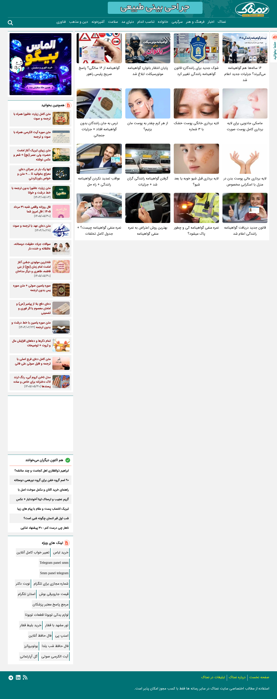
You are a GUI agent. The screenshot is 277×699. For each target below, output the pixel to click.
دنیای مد (127, 21)
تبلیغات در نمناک (213, 677)
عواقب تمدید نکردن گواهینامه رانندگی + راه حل (99, 181)
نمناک (222, 21)
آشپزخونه (98, 21)
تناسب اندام (146, 21)
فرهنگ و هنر (195, 21)
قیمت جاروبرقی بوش (53, 594)
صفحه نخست (259, 677)
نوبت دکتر (23, 583)
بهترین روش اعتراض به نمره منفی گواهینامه (147, 230)
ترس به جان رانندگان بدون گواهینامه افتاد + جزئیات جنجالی (99, 129)
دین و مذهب (78, 21)
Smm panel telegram (54, 573)
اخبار (211, 21)
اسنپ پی (61, 635)
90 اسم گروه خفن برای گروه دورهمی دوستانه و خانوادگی (41, 480)
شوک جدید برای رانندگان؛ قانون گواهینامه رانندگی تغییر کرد (196, 71)
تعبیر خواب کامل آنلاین (33, 552)
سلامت (113, 21)
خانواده (163, 21)
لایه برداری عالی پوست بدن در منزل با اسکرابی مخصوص (245, 181)
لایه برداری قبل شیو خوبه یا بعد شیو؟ (196, 181)
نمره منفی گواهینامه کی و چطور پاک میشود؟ (196, 230)
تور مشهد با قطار (56, 625)
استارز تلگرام (26, 594)
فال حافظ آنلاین (40, 635)
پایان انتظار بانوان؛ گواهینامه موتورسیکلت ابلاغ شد (148, 71)
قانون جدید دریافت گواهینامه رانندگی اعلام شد (245, 230)
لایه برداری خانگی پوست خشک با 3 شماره (196, 126)
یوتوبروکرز (31, 646)
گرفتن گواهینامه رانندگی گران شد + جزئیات (147, 181)
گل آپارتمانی (28, 656)
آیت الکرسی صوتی (54, 656)
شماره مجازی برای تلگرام (51, 583)
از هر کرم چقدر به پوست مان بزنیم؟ (147, 126)
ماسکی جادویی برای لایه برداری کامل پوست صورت (245, 126)
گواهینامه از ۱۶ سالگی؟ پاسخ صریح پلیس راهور (99, 71)
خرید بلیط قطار (30, 625)
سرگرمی (177, 21)
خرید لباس (60, 552)
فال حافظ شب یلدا (55, 646)
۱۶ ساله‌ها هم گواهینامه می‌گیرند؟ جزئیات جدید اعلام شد (245, 74)
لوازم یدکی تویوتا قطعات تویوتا (46, 615)
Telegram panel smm (54, 563)
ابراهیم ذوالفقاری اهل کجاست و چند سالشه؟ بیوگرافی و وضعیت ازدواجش (41, 470)
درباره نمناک (237, 677)
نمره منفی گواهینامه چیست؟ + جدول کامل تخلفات (99, 230)
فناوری (61, 21)
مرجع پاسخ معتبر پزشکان (50, 604)
